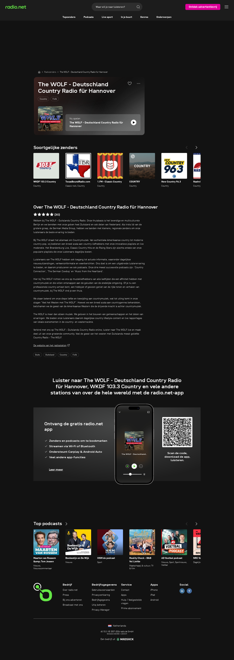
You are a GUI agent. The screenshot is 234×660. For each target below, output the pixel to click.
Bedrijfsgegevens (101, 600)
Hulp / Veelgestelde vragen (131, 602)
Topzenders (69, 17)
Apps (123, 595)
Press (66, 595)
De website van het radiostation (49, 345)
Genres (144, 17)
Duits (37, 355)
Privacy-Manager (101, 610)
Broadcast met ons (73, 605)
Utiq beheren (99, 605)
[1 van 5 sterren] (35, 214)
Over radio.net (70, 590)
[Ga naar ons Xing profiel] (189, 591)
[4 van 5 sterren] (48, 214)
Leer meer (56, 469)
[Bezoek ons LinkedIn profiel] (182, 591)
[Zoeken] (138, 7)
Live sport (107, 17)
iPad (152, 595)
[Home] (39, 72)
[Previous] (186, 146)
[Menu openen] (226, 7)
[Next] (196, 146)
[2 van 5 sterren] (39, 214)
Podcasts (89, 17)
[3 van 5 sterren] (43, 214)
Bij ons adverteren (72, 600)
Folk (55, 99)
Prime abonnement (131, 608)
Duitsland (49, 355)
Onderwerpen (163, 17)
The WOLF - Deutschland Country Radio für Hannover (96, 124)
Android (154, 600)
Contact (125, 590)
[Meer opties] (138, 83)
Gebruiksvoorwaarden (103, 590)
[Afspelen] (133, 122)
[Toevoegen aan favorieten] (129, 83)
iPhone (154, 590)
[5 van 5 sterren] (52, 214)
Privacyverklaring (101, 595)
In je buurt (126, 17)
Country (43, 99)
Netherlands (119, 626)
